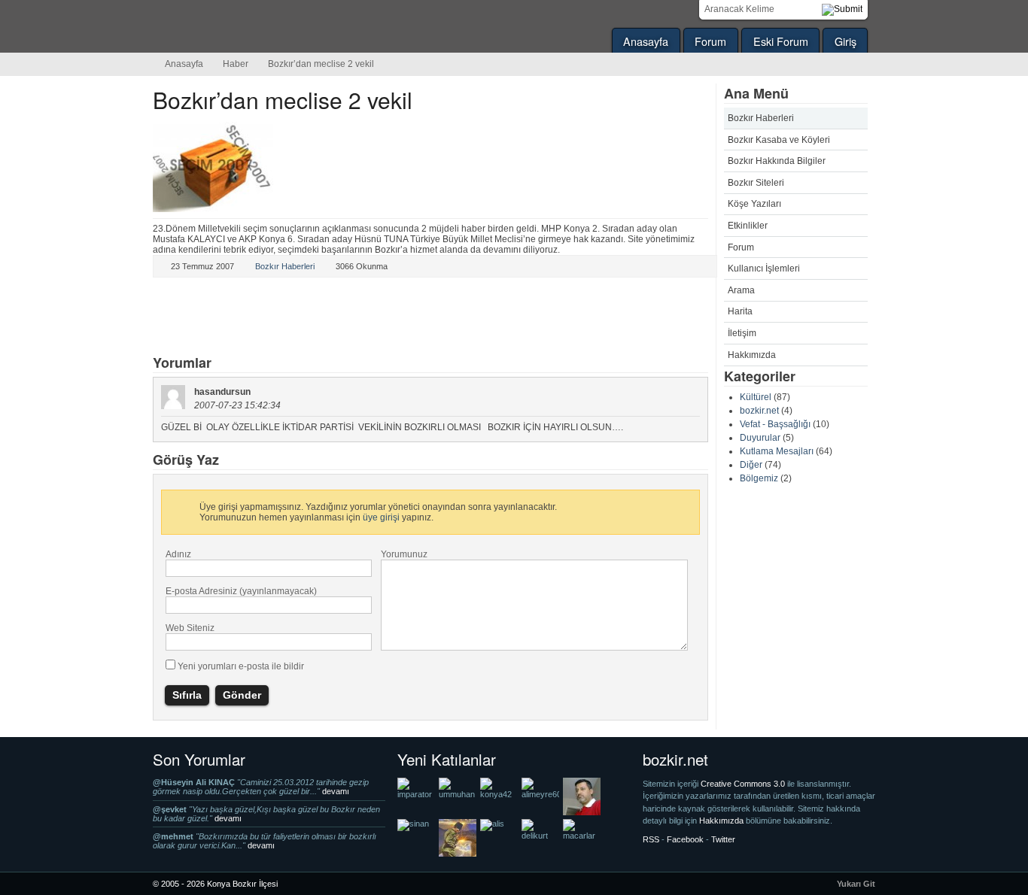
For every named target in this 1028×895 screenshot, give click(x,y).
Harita (740, 311)
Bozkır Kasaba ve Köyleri (779, 140)
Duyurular (760, 437)
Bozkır (254, 26)
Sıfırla (187, 695)
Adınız (178, 554)
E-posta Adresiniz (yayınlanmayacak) (241, 591)
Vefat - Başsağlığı (775, 424)
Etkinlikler (748, 225)
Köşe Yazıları (754, 204)
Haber (235, 64)
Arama (741, 290)
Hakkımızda (752, 355)
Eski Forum (780, 41)
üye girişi (381, 517)
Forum (710, 41)
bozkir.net (759, 410)
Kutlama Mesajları (777, 451)
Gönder (242, 695)
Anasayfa (645, 41)
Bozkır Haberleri (761, 118)
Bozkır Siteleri (756, 182)
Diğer (751, 465)
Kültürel (755, 397)
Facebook (281, 317)
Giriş (845, 41)
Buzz (331, 317)
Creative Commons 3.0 (744, 783)
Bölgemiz (759, 478)
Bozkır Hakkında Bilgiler (777, 161)
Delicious (231, 317)
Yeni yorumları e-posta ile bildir (241, 666)
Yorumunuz (404, 554)
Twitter (182, 317)
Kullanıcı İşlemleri (764, 268)
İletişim (742, 333)
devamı (335, 791)
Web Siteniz (190, 628)
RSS (651, 839)
